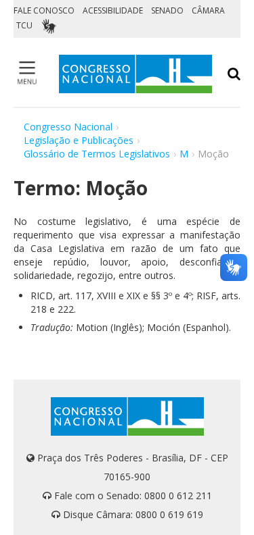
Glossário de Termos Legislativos (97, 153)
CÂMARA (208, 10)
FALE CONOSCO (44, 10)
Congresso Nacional (68, 126)
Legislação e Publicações (78, 140)
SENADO (167, 10)
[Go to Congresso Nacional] (135, 74)
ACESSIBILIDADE (113, 10)
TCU (24, 25)
